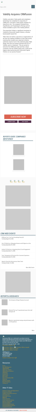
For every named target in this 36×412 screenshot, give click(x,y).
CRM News (5, 372)
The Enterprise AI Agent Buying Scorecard (19, 300)
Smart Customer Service (8, 400)
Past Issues (25, 121)
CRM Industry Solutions (8, 371)
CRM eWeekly (6, 368)
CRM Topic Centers (7, 369)
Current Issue (11, 121)
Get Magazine (7, 367)
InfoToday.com (6, 394)
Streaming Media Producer (9, 405)
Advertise (5, 379)
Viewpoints (5, 373)
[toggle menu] (33, 6)
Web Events (5, 375)
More (33, 330)
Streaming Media (6, 402)
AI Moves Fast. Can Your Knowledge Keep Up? (13, 237)
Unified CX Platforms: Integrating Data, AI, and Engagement (16, 249)
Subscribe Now (18, 116)
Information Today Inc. (8, 345)
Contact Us (5, 383)
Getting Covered (6, 380)
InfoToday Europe (7, 396)
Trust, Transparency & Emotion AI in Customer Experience (15, 255)
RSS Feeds (5, 376)
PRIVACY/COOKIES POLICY (9, 358)
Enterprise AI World (7, 392)
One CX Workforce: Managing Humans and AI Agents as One (16, 243)
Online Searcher (6, 398)
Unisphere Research (7, 406)
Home (4, 365)
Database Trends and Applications (11, 390)
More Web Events (30, 267)
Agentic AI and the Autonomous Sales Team (12, 261)
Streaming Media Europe (8, 404)
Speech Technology (7, 401)
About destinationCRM (8, 378)
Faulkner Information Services (10, 393)
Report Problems (7, 382)
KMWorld (5, 397)
